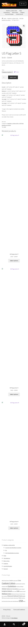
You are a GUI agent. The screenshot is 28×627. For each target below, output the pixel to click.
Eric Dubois (15, 618)
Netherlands (13, 593)
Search (14, 624)
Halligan (21, 586)
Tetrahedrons (7, 12)
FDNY (6, 586)
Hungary (19, 589)
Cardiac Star (15, 580)
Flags (20, 10)
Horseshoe (15, 589)
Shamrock (10, 596)
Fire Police (18, 586)
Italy (18, 591)
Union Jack (10, 601)
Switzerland (16, 598)
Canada (11, 580)
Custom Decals (19, 14)
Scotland (5, 596)
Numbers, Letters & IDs (11, 10)
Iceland (23, 589)
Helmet (4, 589)
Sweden (11, 598)
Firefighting (12, 586)
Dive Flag (23, 583)
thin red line (5, 601)
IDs (6, 550)
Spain (5, 598)
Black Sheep (6, 580)
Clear (17, 72)
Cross (19, 580)
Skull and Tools (17, 596)
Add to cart (13, 77)
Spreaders (8, 598)
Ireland (9, 591)
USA (5, 127)
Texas (19, 598)
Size (3, 70)
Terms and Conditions (19, 609)
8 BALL (3, 580)
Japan (24, 591)
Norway (17, 593)
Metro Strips (15, 12)
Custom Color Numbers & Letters (13, 547)
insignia (4, 591)
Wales (24, 601)
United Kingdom (16, 601)
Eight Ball (3, 586)
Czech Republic (18, 583)
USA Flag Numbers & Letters (12, 553)
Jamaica (21, 591)
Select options (14, 260)
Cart (22, 623)
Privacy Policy (7, 609)
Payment (6, 569)
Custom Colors (8, 583)
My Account (4, 624)
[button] (24, 26)
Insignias (22, 12)
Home (5, 18)
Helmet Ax (9, 589)
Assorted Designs (9, 14)
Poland (20, 593)
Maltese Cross (6, 594)
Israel (15, 591)
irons (13, 591)
